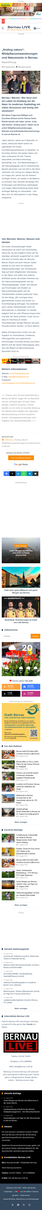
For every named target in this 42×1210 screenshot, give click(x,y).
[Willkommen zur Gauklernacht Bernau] (21, 40)
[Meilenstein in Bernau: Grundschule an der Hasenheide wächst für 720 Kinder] (8, 798)
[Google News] (21, 464)
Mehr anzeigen (21, 822)
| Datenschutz (24, 1195)
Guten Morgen (21, 546)
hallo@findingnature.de (18, 377)
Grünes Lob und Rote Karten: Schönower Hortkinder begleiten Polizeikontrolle (27, 775)
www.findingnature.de (19, 373)
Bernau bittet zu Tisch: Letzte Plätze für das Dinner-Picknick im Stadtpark (27, 764)
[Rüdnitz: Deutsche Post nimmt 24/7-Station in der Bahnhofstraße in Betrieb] (8, 851)
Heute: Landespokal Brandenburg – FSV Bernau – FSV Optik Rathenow (27, 872)
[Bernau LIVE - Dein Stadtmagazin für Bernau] (19, 28)
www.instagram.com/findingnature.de (18, 383)
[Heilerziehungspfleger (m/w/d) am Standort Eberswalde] (8, 896)
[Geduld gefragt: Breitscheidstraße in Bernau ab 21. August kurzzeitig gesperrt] (8, 812)
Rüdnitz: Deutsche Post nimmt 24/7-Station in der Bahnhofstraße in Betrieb (28, 851)
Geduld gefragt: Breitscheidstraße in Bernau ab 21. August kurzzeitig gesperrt (28, 811)
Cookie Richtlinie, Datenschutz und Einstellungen (21, 1199)
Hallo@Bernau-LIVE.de (23, 1066)
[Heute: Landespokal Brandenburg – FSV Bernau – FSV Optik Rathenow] (8, 873)
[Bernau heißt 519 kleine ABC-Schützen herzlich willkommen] (8, 754)
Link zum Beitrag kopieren (21, 458)
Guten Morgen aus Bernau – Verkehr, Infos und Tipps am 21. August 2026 (27, 884)
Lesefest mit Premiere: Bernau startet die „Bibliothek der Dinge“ (28, 786)
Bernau (9, 440)
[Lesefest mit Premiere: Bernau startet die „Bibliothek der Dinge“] (8, 787)
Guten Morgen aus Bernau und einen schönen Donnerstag (21, 553)
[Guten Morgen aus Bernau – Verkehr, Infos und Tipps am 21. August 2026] (8, 884)
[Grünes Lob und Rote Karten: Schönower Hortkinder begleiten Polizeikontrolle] (8, 776)
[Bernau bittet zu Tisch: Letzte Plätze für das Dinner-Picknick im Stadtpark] (8, 764)
